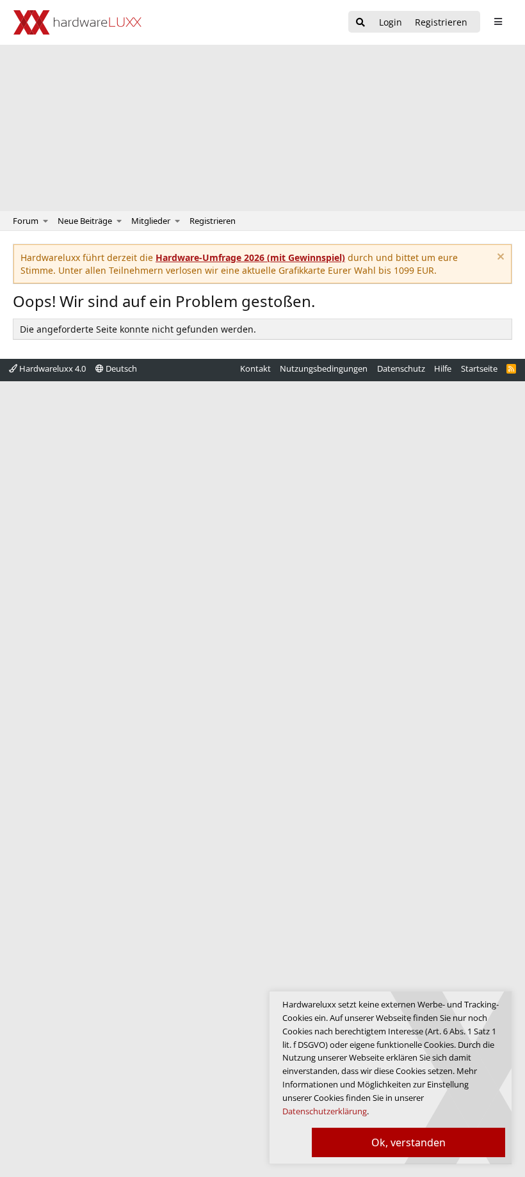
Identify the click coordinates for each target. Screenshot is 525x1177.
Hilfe (442, 368)
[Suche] (360, 23)
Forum (25, 220)
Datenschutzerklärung (324, 1111)
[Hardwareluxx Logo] (77, 22)
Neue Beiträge (85, 220)
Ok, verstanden (408, 1142)
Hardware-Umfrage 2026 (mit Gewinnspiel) (250, 257)
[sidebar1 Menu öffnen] (498, 22)
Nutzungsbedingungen (324, 368)
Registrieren (213, 220)
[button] (45, 220)
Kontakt (255, 368)
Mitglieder (150, 220)
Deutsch (120, 368)
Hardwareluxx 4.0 (51, 368)
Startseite (479, 368)
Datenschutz (401, 368)
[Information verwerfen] (499, 258)
